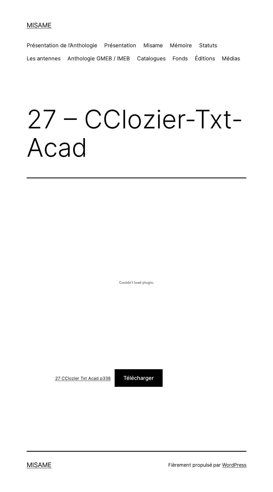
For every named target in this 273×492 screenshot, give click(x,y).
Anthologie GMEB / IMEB (98, 58)
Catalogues (151, 58)
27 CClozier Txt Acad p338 (83, 378)
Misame (39, 25)
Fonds (180, 58)
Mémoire (181, 45)
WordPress (234, 465)
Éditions (205, 58)
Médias (231, 58)
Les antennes (44, 58)
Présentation (120, 45)
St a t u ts (208, 45)
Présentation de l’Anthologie (62, 45)
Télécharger (138, 378)
